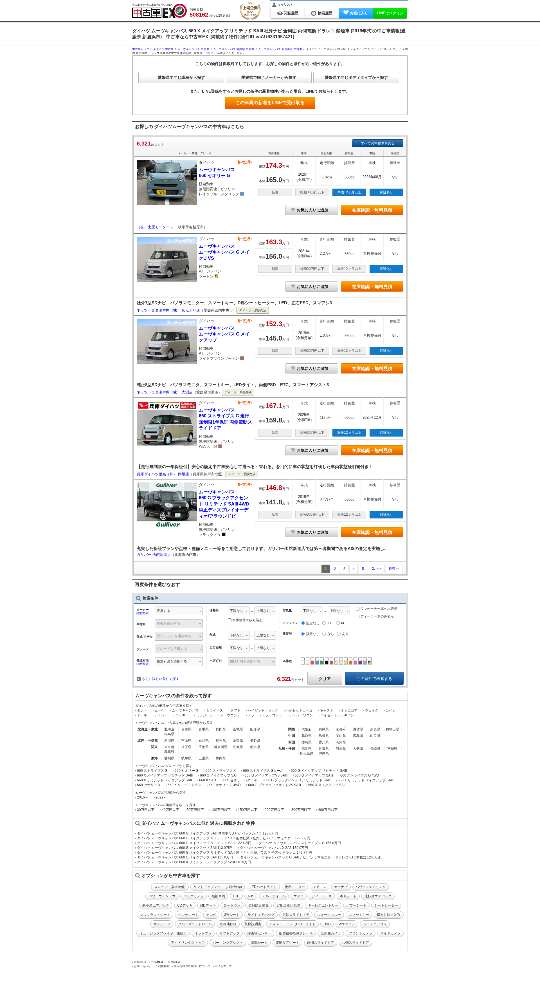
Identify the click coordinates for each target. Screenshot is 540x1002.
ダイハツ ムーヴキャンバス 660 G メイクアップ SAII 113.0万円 (185, 848)
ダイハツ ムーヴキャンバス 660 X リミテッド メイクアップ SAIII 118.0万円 (194, 862)
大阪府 (307, 729)
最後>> (394, 569)
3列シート (232, 915)
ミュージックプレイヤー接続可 (163, 933)
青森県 (186, 729)
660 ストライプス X (221, 771)
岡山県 (341, 736)
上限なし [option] (263, 611)
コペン (391, 710)
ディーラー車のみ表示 (376, 616)
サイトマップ (223, 966)
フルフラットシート (155, 915)
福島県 (169, 734)
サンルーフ (161, 924)
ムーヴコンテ (230, 715)
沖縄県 (324, 753)
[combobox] (179, 611)
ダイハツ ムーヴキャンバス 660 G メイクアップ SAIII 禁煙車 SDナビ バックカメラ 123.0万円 (207, 833)
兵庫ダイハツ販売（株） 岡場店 (163, 474)
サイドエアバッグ (261, 915)
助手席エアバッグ (155, 905)
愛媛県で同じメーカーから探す (268, 77)
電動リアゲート (287, 943)
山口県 (375, 736)
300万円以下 (301, 810)
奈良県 (375, 729)
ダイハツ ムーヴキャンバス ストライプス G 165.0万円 (300, 843)
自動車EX (140, 961)
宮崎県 (392, 749)
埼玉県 (186, 747)
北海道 (169, 729)
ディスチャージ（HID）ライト (292, 924)
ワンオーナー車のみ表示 (378, 609)
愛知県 (169, 758)
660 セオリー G (186, 771)
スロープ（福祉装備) (170, 887)
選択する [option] (163, 611)
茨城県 (238, 747)
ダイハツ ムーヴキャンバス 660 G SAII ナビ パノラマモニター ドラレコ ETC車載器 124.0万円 (311, 857)
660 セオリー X (148, 785)
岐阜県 (186, 758)
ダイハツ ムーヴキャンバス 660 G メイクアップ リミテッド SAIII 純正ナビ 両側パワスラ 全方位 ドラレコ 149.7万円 (224, 853)
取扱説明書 (252, 924)
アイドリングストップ (188, 943)
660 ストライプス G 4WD (359, 775)
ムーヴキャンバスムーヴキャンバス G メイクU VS (224, 252)
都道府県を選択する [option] (172, 661)
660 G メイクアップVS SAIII (266, 775)
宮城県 (238, 729)
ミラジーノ (204, 715)
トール (142, 715)
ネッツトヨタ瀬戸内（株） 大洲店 (165, 392)
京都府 (341, 729)
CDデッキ (184, 905)
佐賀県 (324, 749)
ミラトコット (272, 715)
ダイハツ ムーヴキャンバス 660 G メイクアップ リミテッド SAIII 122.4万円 (194, 843)
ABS (251, 896)
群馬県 (169, 752)
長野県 (255, 740)
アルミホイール (274, 896)
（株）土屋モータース (155, 227)
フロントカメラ (360, 933)
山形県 (255, 729)
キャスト (326, 710)
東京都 (169, 747)
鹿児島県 (306, 753)
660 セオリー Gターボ (240, 780)
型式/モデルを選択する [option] (174, 636)
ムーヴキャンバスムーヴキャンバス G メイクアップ (224, 334)
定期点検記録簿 (288, 905)
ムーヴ (159, 710)
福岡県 (307, 749)
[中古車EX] (159, 11)
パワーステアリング (371, 887)
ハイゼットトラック (263, 710)
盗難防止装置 (258, 905)
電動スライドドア (295, 915)
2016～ (142, 797)
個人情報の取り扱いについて (192, 966)
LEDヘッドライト (263, 887)
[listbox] (238, 611)
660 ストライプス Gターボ (263, 771)
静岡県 (221, 758)
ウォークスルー (329, 915)
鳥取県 (307, 736)
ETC (236, 896)
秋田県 (221, 729)
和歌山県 (392, 729)
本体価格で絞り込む (247, 620)
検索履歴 (325, 13)
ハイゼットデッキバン (337, 715)
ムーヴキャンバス (185, 710)
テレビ (211, 915)
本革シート (348, 896)
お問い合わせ (142, 966)
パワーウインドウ (162, 896)
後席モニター (295, 887)
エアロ (299, 896)
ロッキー (182, 715)
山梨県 (238, 740)
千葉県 (204, 747)
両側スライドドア (320, 943)
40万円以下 (170, 810)
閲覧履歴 (291, 13)
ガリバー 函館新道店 (154, 555)
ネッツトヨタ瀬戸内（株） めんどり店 (168, 310)
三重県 (204, 758)
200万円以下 (274, 810)
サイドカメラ (390, 933)
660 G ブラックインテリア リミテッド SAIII (297, 780)
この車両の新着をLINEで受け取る (270, 102)
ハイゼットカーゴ (298, 710)
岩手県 (204, 729)
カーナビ (341, 887)
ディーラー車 (322, 896)
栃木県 (255, 747)
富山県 (186, 740)
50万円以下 (195, 810)
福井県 (221, 740)
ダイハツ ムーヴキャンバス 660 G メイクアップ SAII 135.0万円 (185, 857)
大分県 (358, 749)
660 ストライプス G (152, 771)
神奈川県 (221, 747)
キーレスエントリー (323, 905)
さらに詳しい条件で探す (160, 679)
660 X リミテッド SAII (184, 785)
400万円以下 (328, 810)
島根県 (324, 736)
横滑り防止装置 (388, 915)
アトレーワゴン (301, 715)
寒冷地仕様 (228, 924)
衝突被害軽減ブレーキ (296, 933)
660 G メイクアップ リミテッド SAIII (319, 771)
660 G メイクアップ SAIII (314, 775)
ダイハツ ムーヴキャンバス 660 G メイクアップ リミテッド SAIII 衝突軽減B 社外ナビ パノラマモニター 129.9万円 (223, 838)
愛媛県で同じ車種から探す (181, 77)
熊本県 (341, 749)
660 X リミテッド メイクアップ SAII (164, 780)
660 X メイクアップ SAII (326, 785)
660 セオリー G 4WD (225, 785)
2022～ (161, 797)
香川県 (324, 742)
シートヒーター (386, 905)
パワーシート (356, 905)
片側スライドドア (355, 943)
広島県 (358, 736)
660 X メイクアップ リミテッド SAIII (165, 775)
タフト (235, 710)
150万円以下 (247, 810)
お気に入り (359, 13)
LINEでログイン (390, 13)
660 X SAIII (207, 780)
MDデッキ (208, 905)
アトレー (161, 715)
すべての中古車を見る (378, 143)
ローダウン (232, 905)
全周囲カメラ (331, 933)
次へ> (376, 569)
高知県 (341, 742)
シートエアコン (375, 924)
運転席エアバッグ (378, 896)
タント (142, 710)
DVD (327, 924)
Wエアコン (347, 924)
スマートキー (359, 915)
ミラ (251, 715)
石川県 (204, 740)
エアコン (319, 887)
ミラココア (349, 710)
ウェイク (371, 710)
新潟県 (169, 740)
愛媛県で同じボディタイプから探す (356, 77)
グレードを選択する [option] (172, 649)
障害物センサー (259, 933)
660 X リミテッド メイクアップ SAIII (365, 780)
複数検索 (142, 613)
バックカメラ (193, 896)
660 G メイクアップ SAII (218, 775)
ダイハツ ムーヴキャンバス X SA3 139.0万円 (274, 848)
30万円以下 (145, 810)
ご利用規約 (162, 966)
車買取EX (174, 961)
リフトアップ (229, 933)
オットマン (203, 933)
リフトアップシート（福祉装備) (218, 887)
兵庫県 (324, 729)
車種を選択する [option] (168, 623)
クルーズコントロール (195, 924)
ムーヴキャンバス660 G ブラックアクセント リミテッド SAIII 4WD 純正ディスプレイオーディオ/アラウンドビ (224, 503)
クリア (325, 678)
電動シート (259, 943)
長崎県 (375, 749)
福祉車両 (218, 896)
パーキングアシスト (228, 943)
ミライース (214, 710)
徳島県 (307, 742)
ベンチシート (188, 915)
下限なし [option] (236, 611)
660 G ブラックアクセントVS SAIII (274, 785)
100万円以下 (221, 810)
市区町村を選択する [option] (245, 661)
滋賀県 (358, 729)
